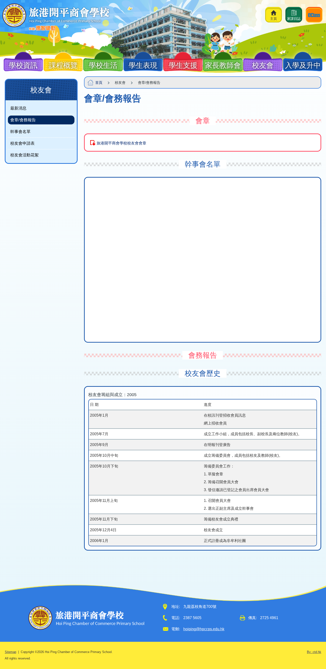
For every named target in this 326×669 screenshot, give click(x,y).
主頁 (273, 19)
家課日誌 (293, 19)
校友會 (41, 90)
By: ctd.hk (314, 652)
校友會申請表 (22, 143)
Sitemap (10, 652)
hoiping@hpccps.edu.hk (203, 629)
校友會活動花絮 (24, 155)
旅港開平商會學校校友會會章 (121, 143)
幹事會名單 (20, 131)
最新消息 (18, 108)
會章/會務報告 (23, 120)
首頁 (98, 82)
